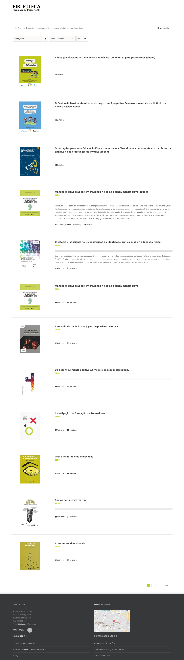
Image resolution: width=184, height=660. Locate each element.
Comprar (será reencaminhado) (69, 224)
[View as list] (85, 38)
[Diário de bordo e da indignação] (30, 469)
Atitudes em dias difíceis (70, 543)
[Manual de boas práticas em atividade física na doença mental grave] (30, 297)
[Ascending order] (45, 39)
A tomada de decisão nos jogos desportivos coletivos (86, 326)
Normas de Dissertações (105, 643)
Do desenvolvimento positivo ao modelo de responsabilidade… (92, 369)
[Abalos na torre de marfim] (30, 512)
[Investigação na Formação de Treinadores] (30, 426)
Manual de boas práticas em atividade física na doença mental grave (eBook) (101, 191)
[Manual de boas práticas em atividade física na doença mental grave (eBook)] (30, 203)
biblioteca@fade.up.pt (27, 624)
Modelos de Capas (103, 655)
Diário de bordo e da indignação (74, 456)
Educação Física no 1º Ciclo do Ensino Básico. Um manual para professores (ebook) (105, 57)
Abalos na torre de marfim (71, 500)
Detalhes (60, 74)
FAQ (16, 655)
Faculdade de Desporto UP (25, 643)
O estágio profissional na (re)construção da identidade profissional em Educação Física (108, 241)
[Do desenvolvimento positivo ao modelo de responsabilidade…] (30, 382)
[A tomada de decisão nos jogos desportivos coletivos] (30, 339)
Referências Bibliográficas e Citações (110, 649)
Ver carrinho (164, 28)
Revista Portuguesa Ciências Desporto (29, 649)
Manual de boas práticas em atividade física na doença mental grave (96, 285)
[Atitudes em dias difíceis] (30, 556)
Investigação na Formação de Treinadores (80, 413)
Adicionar (60, 268)
